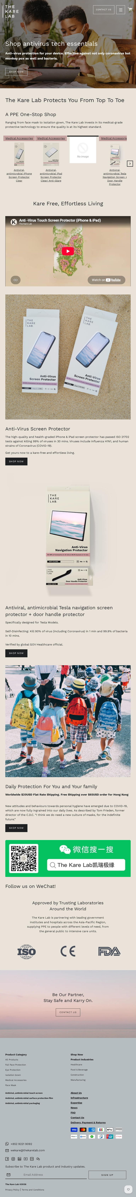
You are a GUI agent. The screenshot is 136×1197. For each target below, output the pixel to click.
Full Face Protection (15, 1065)
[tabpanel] (68, 44)
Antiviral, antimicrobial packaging (22, 1103)
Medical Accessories (15, 1080)
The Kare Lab (12, 1184)
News (74, 1107)
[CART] (130, 9)
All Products (11, 1059)
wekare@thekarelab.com (27, 1150)
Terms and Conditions (33, 1190)
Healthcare (76, 1064)
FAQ (73, 1112)
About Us (76, 1092)
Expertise (76, 1102)
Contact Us (104, 9)
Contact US (68, 1012)
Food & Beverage (79, 1069)
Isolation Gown (13, 1075)
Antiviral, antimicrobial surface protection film (29, 1098)
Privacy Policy (12, 1190)
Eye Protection (12, 1070)
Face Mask (10, 1085)
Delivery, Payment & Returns (88, 1122)
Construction (77, 1075)
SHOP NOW (16, 461)
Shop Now (16, 653)
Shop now (16, 71)
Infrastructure (79, 1097)
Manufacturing (78, 1080)
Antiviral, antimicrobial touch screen (23, 1093)
